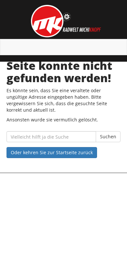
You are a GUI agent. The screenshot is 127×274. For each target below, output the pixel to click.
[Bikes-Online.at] (66, 21)
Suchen (108, 136)
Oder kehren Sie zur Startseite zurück (52, 152)
